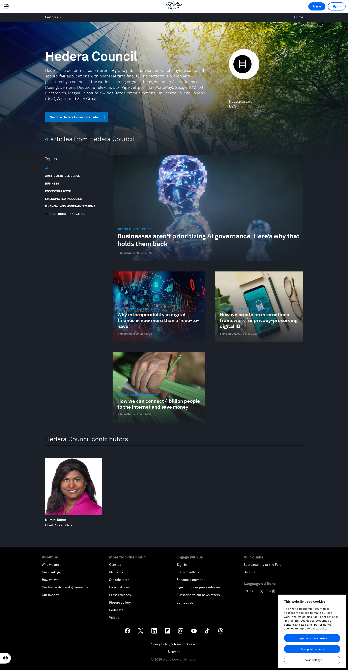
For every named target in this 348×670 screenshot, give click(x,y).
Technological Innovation (65, 214)
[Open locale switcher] (5, 658)
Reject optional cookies (312, 638)
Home (298, 17)
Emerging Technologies (63, 198)
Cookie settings (312, 660)
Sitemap (174, 652)
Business (52, 183)
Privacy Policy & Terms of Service (174, 644)
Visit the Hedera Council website (74, 117)
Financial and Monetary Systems (70, 206)
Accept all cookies (312, 649)
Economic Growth (58, 191)
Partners (51, 17)
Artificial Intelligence (62, 175)
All (47, 168)
